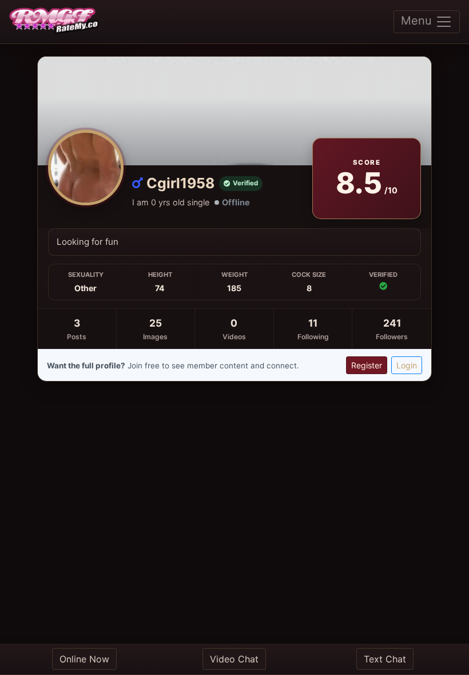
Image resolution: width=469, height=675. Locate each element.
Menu (418, 20)
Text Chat (385, 659)
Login (406, 365)
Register (366, 365)
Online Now (84, 659)
